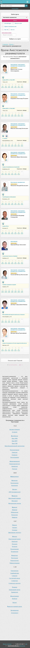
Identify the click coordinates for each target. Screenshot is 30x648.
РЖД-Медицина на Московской (9, 196)
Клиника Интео (5, 226)
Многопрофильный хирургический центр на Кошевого (13, 314)
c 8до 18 (19, 87)
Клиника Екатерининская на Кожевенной (10, 167)
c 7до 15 (19, 174)
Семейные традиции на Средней (9, 284)
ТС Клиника (4, 138)
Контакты (22, 646)
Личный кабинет (15, 8)
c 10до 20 (2, 291)
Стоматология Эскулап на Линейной (9, 256)
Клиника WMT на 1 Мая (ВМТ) (8, 79)
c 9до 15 (22, 145)
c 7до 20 (2, 174)
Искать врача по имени (6, 32)
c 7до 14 (19, 350)
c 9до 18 (22, 263)
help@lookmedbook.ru (13, 646)
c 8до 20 (2, 87)
